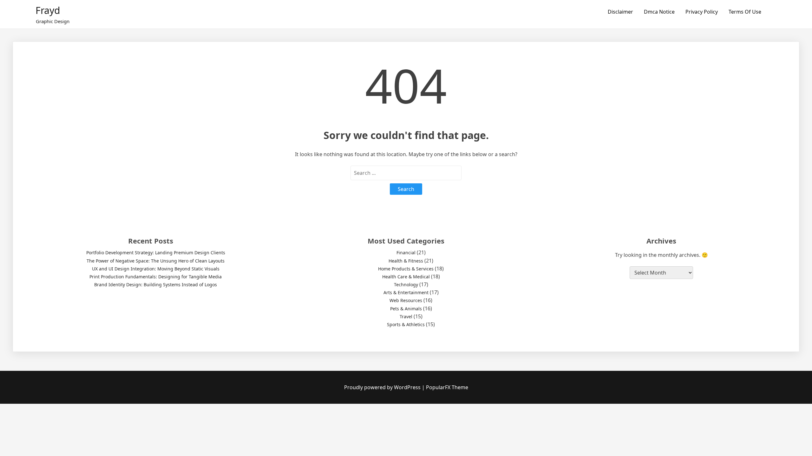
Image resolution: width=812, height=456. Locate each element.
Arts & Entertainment (406, 292)
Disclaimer (620, 11)
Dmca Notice (659, 11)
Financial (406, 253)
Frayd (48, 10)
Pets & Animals (406, 309)
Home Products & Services (406, 269)
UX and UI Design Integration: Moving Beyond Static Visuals (155, 269)
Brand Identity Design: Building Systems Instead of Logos (155, 285)
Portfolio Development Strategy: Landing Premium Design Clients (155, 253)
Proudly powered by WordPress (383, 387)
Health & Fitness (406, 261)
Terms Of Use (745, 11)
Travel (406, 317)
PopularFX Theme (447, 387)
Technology (406, 285)
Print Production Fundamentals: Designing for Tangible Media (155, 277)
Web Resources (406, 300)
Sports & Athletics (406, 324)
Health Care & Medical (406, 277)
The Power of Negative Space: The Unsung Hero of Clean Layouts (156, 261)
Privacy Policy (701, 11)
